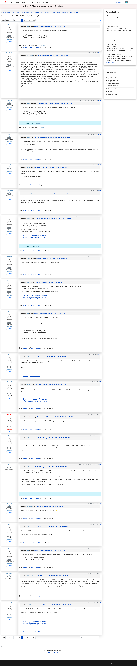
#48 (100, 464)
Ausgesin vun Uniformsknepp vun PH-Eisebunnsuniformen (119, 60)
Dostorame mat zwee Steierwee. (113, 22)
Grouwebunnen (112, 88)
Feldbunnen (111, 91)
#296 (99, 280)
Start (3, 20)
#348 (99, 134)
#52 (100, 435)
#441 (99, 52)
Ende (33, 20)
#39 (100, 548)
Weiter (28, 20)
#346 (99, 164)
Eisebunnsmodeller (113, 85)
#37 (100, 573)
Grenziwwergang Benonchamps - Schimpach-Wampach (118, 17)
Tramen (110, 90)
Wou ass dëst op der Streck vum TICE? (115, 54)
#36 (100, 602)
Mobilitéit (110, 96)
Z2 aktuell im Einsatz (111, 15)
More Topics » (110, 62)
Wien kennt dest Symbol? (112, 40)
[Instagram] (114, 663)
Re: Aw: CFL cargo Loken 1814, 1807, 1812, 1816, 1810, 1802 (50, 26)
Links (33, 2)
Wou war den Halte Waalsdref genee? (114, 26)
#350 (99, 100)
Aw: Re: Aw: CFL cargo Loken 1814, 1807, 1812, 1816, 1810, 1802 (52, 137)
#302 (99, 216)
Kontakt (38, 2)
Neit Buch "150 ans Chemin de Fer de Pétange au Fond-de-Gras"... (120, 42)
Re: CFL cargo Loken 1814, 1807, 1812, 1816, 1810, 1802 (53, 576)
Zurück (8, 20)
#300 (99, 256)
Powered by (47, 652)
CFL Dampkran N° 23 (111, 44)
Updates (17, 2)
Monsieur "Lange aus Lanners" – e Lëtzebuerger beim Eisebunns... (120, 48)
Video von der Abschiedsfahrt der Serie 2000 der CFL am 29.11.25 (120, 56)
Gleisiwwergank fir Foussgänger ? (114, 24)
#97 (100, 414)
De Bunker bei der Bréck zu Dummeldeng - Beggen (117, 38)
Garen (109, 79)
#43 (100, 524)
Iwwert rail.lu (45, 2)
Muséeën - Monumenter (114, 82)
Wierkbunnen (111, 86)
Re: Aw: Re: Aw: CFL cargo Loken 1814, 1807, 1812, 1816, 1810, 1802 (54, 103)
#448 (99, 24)
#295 (99, 311)
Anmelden (25, 47)
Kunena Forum (55, 652)
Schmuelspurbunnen (113, 83)
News (12, 2)
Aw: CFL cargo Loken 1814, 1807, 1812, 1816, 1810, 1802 (53, 55)
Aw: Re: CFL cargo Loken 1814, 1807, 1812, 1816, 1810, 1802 (52, 527)
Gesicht (23, 2)
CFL (109, 75)
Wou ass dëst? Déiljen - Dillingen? (114, 20)
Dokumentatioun (112, 94)
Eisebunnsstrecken (113, 80)
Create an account (35, 47)
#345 (99, 190)
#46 (100, 503)
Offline (9, 36)
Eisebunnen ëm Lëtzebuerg (115, 93)
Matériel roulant (112, 77)
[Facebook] (111, 663)
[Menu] (131, 2)
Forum (28, 2)
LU (126, 2)
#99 (100, 381)
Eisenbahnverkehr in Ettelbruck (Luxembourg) (116, 58)
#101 (99, 354)
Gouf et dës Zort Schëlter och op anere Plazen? (116, 28)
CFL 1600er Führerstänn (112, 46)
